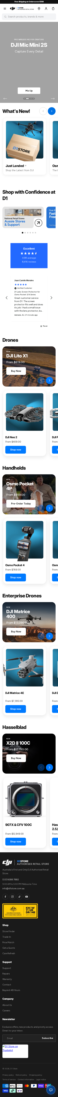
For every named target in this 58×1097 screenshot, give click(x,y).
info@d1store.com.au (13, 888)
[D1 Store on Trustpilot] (15, 1051)
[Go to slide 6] (35, 232)
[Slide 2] (26, 98)
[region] (29, 297)
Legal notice (41, 1079)
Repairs (6, 973)
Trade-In (6, 937)
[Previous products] (41, 380)
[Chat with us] (50, 1089)
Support (6, 968)
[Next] (53, 99)
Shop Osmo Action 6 (29, 90)
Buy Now (16, 371)
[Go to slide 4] (30, 232)
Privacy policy (8, 1075)
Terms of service (9, 1079)
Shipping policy (35, 1075)
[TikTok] (19, 897)
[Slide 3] (29, 98)
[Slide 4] (31, 98)
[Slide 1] (24, 98)
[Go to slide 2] (25, 232)
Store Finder (8, 931)
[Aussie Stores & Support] (23, 217)
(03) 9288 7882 (10, 879)
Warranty (7, 979)
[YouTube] (26, 897)
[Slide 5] (33, 98)
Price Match (8, 942)
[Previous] (5, 99)
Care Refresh (8, 953)
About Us (7, 1005)
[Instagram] (12, 897)
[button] (4, 8)
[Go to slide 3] (27, 232)
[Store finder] (39, 8)
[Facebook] (5, 897)
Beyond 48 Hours (11, 990)
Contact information (26, 1079)
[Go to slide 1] (22, 233)
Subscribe (47, 1038)
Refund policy (21, 1075)
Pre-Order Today (21, 503)
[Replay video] (32, 380)
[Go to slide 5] (33, 232)
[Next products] (49, 380)
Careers (6, 1010)
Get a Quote (8, 948)
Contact (6, 984)
